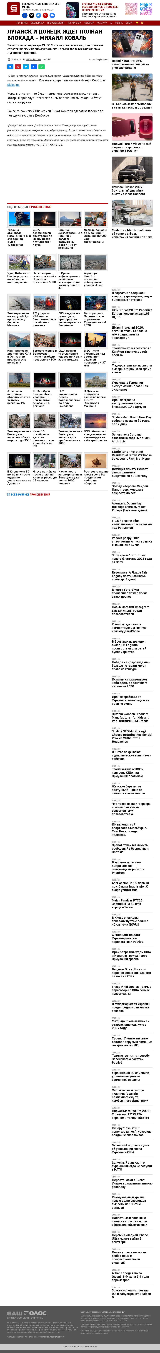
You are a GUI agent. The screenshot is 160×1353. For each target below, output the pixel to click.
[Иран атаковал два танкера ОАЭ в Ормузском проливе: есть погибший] (19, 340)
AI (111, 23)
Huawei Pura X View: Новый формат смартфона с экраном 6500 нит (131, 147)
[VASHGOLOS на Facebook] (25, 15)
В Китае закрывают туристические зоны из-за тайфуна (131, 755)
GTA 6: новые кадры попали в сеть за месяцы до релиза (132, 106)
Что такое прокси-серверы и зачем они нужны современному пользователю (131, 809)
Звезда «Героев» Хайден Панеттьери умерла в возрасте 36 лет (130, 489)
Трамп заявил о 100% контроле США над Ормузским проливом (127, 772)
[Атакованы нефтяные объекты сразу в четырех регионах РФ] (19, 380)
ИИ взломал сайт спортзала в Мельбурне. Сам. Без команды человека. (129, 829)
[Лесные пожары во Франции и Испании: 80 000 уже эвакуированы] (95, 219)
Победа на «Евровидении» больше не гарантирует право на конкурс (131, 665)
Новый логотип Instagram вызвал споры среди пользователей (130, 610)
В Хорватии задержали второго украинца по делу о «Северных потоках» (132, 296)
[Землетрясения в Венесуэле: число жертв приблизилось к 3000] (70, 420)
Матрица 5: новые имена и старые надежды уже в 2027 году (131, 1024)
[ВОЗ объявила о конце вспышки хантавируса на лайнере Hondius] (95, 420)
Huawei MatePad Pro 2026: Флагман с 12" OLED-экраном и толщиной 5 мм (131, 1114)
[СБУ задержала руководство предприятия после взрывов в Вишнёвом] (70, 302)
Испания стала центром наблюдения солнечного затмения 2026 (130, 682)
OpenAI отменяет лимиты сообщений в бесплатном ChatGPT (130, 848)
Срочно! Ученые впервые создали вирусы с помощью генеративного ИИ (132, 1041)
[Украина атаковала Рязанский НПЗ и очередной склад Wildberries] (19, 219)
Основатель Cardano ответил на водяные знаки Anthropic (131, 438)
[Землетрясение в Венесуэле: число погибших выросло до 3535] (19, 420)
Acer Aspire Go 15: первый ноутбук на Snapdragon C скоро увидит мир (130, 886)
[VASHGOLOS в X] (31, 15)
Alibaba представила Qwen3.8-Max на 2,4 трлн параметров (130, 1276)
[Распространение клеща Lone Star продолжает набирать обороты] (95, 461)
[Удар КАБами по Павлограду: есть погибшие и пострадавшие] (19, 262)
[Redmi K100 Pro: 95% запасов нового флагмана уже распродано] (132, 44)
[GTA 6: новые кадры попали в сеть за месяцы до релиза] (132, 87)
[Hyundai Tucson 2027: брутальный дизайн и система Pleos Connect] (132, 170)
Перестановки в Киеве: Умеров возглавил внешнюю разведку (132, 1183)
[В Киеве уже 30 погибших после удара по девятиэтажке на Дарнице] (19, 461)
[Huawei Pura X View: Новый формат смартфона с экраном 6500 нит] (132, 127)
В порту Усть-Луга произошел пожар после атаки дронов (130, 593)
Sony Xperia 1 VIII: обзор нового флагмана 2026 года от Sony (132, 558)
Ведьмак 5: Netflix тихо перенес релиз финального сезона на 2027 (131, 972)
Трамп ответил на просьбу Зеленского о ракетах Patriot (131, 1059)
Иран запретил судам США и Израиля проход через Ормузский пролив (131, 955)
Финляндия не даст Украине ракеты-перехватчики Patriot (127, 938)
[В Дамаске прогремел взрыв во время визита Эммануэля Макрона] (95, 380)
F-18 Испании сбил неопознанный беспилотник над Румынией (132, 524)
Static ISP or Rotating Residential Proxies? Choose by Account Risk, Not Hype (132, 455)
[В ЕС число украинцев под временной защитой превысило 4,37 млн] (95, 340)
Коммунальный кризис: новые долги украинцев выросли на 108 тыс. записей (129, 1202)
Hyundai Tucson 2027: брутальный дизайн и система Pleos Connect (128, 190)
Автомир (89, 23)
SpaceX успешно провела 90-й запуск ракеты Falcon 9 (131, 1293)
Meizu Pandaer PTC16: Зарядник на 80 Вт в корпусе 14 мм (127, 903)
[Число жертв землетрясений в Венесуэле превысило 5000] (44, 262)
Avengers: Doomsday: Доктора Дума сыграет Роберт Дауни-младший (129, 506)
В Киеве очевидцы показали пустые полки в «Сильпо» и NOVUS (130, 921)
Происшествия (55, 23)
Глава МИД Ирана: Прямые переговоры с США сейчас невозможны (131, 990)
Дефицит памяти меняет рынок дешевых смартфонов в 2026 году (130, 472)
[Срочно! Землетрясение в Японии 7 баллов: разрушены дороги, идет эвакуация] (70, 219)
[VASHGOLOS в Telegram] (38, 15)
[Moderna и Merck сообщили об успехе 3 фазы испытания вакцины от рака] (132, 214)
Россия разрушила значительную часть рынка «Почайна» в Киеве (132, 541)
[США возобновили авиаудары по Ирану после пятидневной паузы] (44, 219)
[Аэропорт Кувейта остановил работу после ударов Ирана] (95, 262)
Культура (102, 23)
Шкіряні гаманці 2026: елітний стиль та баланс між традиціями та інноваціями (129, 332)
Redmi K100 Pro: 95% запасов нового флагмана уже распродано (130, 64)
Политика (22, 23)
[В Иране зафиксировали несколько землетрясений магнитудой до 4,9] (70, 262)
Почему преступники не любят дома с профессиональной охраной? (129, 1257)
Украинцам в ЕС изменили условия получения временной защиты (130, 1076)
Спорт (129, 23)
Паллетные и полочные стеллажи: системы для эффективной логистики (129, 1221)
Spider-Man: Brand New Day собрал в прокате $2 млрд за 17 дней (132, 420)
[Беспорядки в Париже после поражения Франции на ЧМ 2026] (95, 302)
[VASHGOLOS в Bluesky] (52, 15)
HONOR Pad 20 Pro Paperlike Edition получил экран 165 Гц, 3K (132, 313)
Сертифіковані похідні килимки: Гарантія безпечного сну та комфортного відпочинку (130, 1095)
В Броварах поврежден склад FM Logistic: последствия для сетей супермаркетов (129, 646)
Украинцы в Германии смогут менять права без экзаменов (130, 386)
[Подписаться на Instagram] (132, 10)
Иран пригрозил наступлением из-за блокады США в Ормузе (129, 403)
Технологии (74, 23)
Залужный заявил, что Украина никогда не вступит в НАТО (132, 1166)
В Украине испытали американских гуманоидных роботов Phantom (128, 867)
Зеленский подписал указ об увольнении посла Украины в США (130, 1148)
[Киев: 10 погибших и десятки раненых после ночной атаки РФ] (44, 420)
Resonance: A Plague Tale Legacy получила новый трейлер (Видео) (130, 576)
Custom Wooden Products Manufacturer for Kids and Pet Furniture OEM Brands (130, 717)
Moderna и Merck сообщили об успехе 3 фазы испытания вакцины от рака (132, 233)
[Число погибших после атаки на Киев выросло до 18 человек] (44, 461)
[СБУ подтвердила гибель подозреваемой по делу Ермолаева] (70, 380)
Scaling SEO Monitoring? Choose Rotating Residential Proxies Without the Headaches (132, 736)
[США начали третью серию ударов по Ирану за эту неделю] (70, 340)
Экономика (37, 23)
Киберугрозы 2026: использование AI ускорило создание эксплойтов (132, 1131)
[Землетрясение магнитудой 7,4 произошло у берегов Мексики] (19, 302)
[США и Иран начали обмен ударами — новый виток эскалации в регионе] (44, 380)
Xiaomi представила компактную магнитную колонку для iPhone (129, 627)
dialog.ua (13, 85)
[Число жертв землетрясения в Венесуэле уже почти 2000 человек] (70, 461)
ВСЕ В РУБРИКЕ (30, 494)
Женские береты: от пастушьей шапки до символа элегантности (128, 789)
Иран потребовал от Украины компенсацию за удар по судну (130, 700)
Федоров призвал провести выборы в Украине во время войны (132, 368)
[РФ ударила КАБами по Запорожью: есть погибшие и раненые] (44, 302)
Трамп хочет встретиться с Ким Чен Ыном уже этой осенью (131, 351)
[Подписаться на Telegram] (146, 10)
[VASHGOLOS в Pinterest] (45, 15)
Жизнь (119, 23)
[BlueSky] (10, 66)
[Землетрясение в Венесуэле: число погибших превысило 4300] (44, 340)
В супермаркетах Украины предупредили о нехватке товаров (131, 1007)
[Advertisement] (57, 175)
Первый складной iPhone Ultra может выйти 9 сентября (130, 1238)
